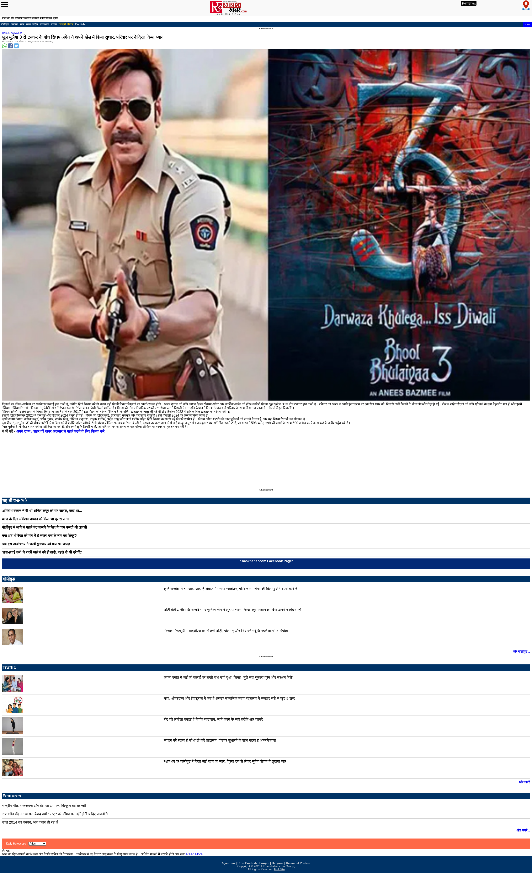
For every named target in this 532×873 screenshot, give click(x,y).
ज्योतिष (14, 24)
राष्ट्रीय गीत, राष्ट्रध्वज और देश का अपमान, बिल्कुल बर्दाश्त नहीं (44, 806)
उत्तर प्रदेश (32, 24)
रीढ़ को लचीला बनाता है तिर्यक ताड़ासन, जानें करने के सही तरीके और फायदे (213, 719)
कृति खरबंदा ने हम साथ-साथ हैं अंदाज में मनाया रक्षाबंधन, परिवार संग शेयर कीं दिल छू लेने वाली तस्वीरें (230, 589)
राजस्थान (44, 24)
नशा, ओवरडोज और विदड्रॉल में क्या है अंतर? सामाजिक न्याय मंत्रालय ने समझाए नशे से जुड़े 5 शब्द (229, 698)
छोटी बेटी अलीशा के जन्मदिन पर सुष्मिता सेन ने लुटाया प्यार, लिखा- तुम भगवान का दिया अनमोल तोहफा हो (232, 610)
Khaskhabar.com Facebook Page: (266, 561)
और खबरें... (523, 830)
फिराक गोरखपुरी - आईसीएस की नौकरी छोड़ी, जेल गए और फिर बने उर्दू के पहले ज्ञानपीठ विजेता (226, 631)
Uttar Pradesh (247, 863)
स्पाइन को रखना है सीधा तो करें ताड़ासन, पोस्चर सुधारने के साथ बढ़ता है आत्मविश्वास (220, 740)
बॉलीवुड (5, 24)
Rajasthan (228, 863)
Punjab (264, 863)
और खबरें (524, 782)
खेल (22, 24)
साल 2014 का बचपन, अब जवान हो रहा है (30, 822)
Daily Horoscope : (17, 843)
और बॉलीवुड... (521, 651)
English (80, 24)
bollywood (16, 33)
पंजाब (54, 24)
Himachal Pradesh (299, 863)
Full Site (279, 869)
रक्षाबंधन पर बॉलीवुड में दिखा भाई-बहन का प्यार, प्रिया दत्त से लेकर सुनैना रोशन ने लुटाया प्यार (225, 761)
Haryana (277, 863)
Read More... (195, 854)
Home (5, 33)
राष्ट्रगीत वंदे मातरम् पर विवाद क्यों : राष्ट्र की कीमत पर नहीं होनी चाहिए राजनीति (55, 814)
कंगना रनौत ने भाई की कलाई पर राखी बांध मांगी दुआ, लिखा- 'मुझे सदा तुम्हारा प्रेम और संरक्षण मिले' (228, 677)
